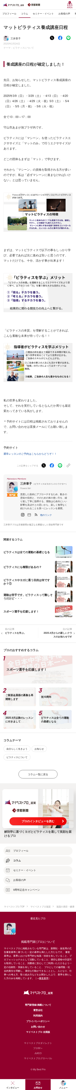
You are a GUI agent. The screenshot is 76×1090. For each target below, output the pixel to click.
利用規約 (38, 1015)
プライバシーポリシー (38, 1021)
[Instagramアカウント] (22, 514)
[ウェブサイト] (29, 514)
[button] (46, 515)
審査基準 (43, 978)
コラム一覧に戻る (38, 774)
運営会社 (38, 1010)
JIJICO (38, 1053)
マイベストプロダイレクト (38, 1043)
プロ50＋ (38, 1048)
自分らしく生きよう (16, 748)
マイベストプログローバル (38, 1058)
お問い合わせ (38, 1026)
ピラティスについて (23, 47)
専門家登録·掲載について (38, 1004)
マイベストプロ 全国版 (38, 1032)
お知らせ (39, 748)
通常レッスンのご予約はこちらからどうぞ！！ (30, 453)
